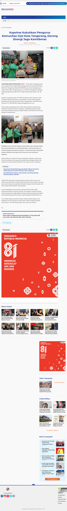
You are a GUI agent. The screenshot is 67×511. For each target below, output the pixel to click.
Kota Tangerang (7, 222)
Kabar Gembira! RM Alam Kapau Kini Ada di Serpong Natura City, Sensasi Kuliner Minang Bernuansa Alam (45, 424)
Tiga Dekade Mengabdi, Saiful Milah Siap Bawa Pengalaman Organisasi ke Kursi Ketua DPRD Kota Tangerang (48, 450)
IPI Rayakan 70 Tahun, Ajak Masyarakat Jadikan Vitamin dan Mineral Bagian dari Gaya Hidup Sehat (48, 472)
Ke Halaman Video (59, 382)
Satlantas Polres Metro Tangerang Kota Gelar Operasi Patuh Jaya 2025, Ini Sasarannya (45, 390)
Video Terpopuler (45, 378)
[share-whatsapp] (57, 48)
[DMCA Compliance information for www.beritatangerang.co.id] (62, 490)
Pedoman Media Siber (62, 499)
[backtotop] (33, 485)
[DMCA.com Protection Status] (62, 488)
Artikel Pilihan (44, 399)
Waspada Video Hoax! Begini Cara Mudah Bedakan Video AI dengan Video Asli (58, 424)
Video (6, 20)
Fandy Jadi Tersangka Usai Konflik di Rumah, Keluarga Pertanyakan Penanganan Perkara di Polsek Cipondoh (45, 411)
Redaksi (60, 497)
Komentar (7, 48)
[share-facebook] (51, 48)
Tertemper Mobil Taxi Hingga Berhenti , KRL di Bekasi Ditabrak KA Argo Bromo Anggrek (59, 411)
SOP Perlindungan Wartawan (62, 501)
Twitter (11, 498)
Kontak (60, 503)
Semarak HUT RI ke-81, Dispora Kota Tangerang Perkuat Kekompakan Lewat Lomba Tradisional (47, 3)
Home (4, 3)
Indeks (5, 17)
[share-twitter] (54, 48)
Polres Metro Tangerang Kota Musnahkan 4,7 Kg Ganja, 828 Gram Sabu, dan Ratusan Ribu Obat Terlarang (21, 216)
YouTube (14, 498)
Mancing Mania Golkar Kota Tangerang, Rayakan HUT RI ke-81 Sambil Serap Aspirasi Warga (48, 457)
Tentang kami (61, 495)
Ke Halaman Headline (52, 430)
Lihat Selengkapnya (52, 479)
